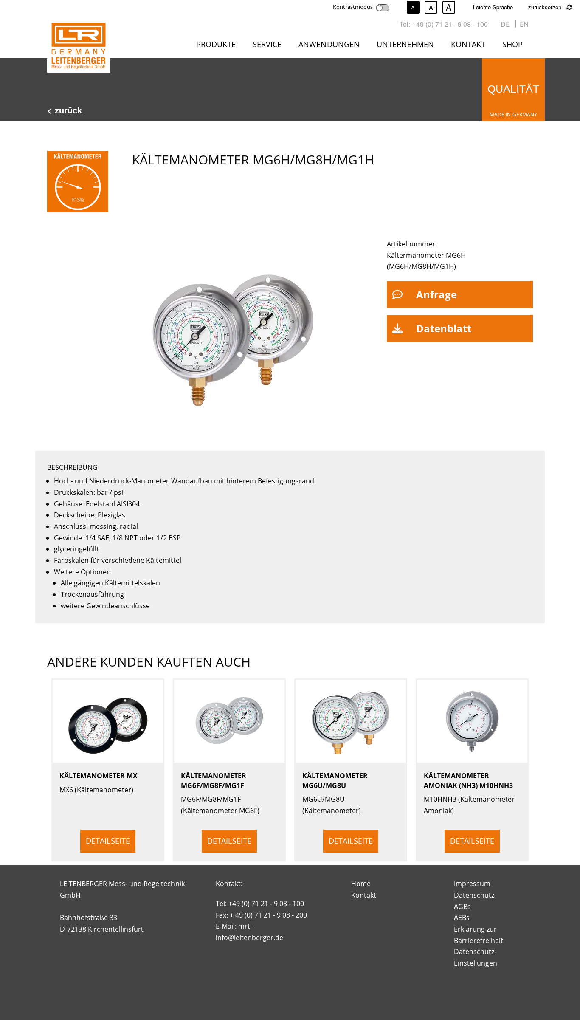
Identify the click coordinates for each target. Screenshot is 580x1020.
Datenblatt (443, 328)
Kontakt (468, 44)
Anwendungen (328, 44)
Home (361, 883)
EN (524, 24)
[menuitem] (217, 46)
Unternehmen (405, 44)
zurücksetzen (545, 7)
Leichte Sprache (493, 7)
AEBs (462, 917)
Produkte (216, 44)
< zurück (64, 110)
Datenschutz (474, 895)
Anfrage (436, 294)
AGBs (462, 906)
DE (505, 24)
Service (267, 44)
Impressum (472, 883)
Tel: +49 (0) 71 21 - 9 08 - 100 (444, 24)
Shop (512, 44)
